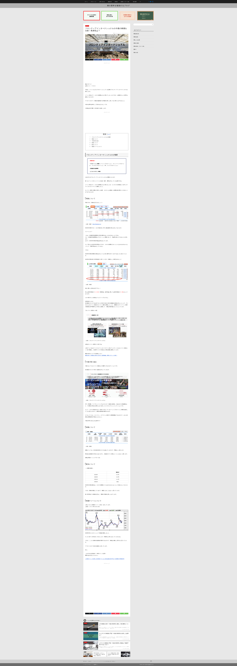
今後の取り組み (95, 140)
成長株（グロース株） (125, 1)
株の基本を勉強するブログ (118, 5)
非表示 (108, 134)
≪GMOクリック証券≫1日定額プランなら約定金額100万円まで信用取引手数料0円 (104, 558)
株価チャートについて (97, 146)
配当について (95, 144)
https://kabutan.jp (96, 224)
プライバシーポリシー (88, 664)
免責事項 (95, 664)
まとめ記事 (137, 40)
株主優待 (135, 1)
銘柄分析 (110, 1)
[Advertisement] (106, 72)
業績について (95, 139)
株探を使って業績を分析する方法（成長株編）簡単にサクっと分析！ (101, 355)
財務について (95, 142)
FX (140, 1)
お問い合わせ (102, 1)
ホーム (86, 1)
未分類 (136, 52)
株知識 (116, 1)
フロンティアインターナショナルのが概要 (101, 137)
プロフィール (93, 1)
